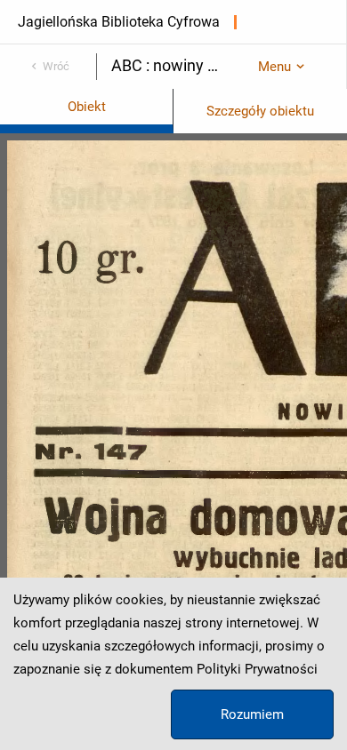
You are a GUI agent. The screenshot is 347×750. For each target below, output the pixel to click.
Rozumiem (252, 714)
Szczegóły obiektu (260, 111)
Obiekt (87, 107)
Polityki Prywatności (257, 669)
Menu (274, 67)
